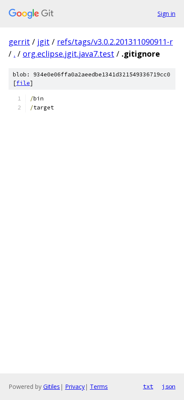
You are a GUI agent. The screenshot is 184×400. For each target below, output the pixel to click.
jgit (43, 41)
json (168, 386)
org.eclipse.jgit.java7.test (68, 53)
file (23, 83)
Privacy (75, 386)
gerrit (19, 41)
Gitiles (51, 386)
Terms (99, 386)
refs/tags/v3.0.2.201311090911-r (115, 41)
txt (148, 386)
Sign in (166, 13)
